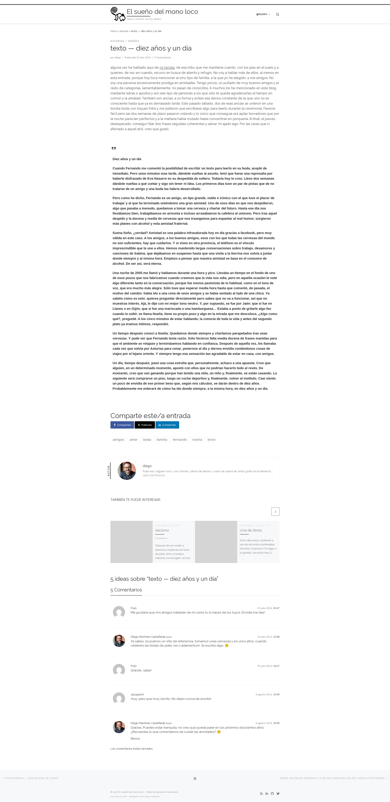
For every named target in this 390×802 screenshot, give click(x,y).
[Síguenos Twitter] (278, 793)
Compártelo (124, 424)
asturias (123, 31)
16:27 (276, 666)
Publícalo (146, 424)
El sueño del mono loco (131, 792)
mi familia (167, 67)
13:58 (276, 636)
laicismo (162, 530)
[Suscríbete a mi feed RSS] (261, 793)
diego (118, 57)
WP (125, 796)
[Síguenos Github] (272, 793)
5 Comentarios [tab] (126, 590)
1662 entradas (154, 475)
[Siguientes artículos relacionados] (275, 511)
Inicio (113, 31)
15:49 (276, 694)
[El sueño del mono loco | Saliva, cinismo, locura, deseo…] (118, 14)
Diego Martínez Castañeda (148, 636)
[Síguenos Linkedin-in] (267, 793)
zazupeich (137, 694)
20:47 (276, 608)
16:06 (276, 723)
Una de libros (251, 530)
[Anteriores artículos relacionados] (266, 511)
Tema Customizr (152, 796)
